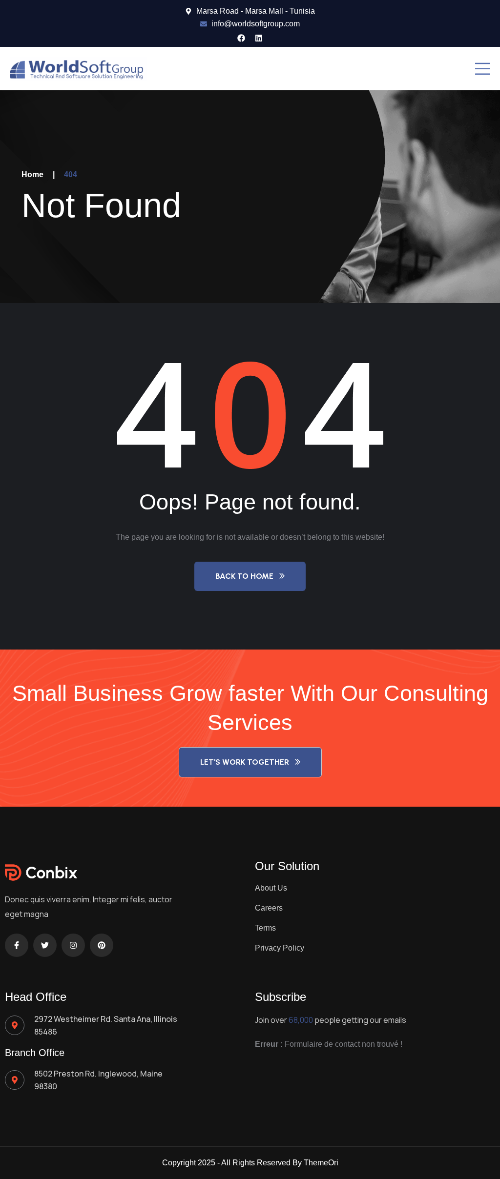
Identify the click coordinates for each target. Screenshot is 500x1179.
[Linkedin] (259, 38)
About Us (271, 888)
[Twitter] (45, 945)
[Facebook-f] (16, 945)
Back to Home (244, 576)
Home (32, 174)
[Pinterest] (101, 945)
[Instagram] (73, 945)
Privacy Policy (279, 948)
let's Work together (244, 762)
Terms (265, 928)
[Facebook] (241, 38)
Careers (269, 908)
